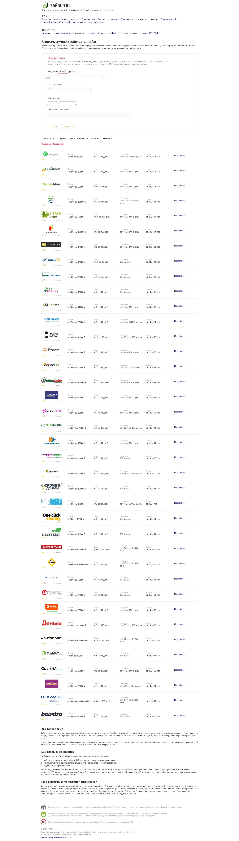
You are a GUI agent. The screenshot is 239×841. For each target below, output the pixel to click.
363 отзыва (57, 160)
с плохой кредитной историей (56, 22)
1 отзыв (56, 537)
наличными (79, 33)
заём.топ (56, 5)
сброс (67, 127)
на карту (46, 33)
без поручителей (168, 19)
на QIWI (112, 33)
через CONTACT (150, 33)
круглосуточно (96, 22)
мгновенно (113, 19)
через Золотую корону (128, 33)
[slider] (49, 75)
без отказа (46, 19)
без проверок (127, 19)
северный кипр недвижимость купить (56, 837)
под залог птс (142, 19)
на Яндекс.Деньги (96, 33)
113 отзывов (57, 613)
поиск (54, 127)
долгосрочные (80, 22)
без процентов (88, 19)
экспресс (75, 19)
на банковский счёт (62, 33)
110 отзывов (57, 659)
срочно (154, 19)
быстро (101, 19)
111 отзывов (57, 644)
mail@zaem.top (85, 834)
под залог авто (61, 19)
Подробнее (179, 155)
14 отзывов (57, 235)
